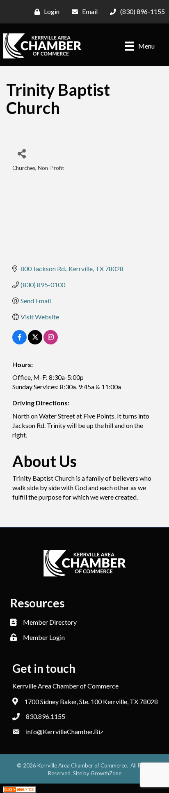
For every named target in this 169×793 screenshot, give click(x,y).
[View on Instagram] (50, 342)
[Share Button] (21, 153)
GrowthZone (106, 773)
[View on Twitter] (35, 342)
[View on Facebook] (19, 342)
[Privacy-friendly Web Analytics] (19, 788)
